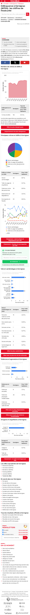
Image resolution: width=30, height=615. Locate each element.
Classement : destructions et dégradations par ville (15, 239)
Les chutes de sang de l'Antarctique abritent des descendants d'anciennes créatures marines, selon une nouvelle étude (16, 567)
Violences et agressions (21, 44)
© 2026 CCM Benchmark (22, 596)
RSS (18, 593)
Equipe (13, 591)
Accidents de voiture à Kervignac (11, 491)
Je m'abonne (14, 261)
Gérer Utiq (25, 594)
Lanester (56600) (7, 474)
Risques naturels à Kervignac (10, 485)
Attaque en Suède (7, 558)
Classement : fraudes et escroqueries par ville (15, 244)
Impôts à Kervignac (7, 499)
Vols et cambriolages (21, 42)
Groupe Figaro (13, 596)
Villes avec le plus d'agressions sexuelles (15, 410)
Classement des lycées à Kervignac (12, 489)
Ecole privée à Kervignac (9, 503)
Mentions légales (5, 596)
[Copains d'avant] (8, 610)
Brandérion (4, 19)
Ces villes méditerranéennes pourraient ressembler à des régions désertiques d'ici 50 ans (14, 573)
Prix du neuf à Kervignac (9, 507)
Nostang (10, 19)
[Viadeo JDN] (22, 610)
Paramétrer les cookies (18, 594)
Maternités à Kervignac (8, 505)
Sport (5, 532)
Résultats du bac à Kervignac (10, 517)
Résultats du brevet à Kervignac (11, 519)
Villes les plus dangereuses (15, 127)
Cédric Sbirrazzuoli (8, 554)
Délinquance (13, 3)
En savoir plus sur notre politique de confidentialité (13, 264)
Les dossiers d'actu (8, 534)
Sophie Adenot (7, 552)
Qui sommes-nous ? (6, 591)
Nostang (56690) (6, 472)
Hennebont (18, 17)
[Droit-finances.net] (22, 607)
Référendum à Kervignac (9, 509)
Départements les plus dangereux (15, 131)
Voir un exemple (23, 530)
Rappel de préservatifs (9, 556)
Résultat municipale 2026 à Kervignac (12, 515)
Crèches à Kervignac (8, 501)
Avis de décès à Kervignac (9, 483)
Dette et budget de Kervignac (10, 497)
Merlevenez (10, 17)
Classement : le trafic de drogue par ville (15, 459)
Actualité (6, 3)
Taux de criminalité (8, 42)
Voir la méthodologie (10, 124)
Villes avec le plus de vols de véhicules (15, 355)
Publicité (26, 591)
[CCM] (22, 603)
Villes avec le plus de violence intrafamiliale (15, 415)
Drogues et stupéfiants (21, 46)
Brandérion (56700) (7, 469)
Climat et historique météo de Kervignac (13, 493)
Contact (6, 593)
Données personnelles (7, 594)
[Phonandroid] (22, 613)
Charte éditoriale (19, 591)
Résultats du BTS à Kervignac (10, 521)
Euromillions (6, 562)
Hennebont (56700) (7, 467)
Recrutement (22, 593)
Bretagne (21, 3)
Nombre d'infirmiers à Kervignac (11, 487)
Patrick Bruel (6, 550)
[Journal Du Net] (8, 607)
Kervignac (5, 481)
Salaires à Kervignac (7, 495)
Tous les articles (12, 593)
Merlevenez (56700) (7, 465)
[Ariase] (8, 613)
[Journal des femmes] (8, 603)
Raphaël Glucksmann (8, 560)
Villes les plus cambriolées (15, 351)
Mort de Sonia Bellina (8, 548)
